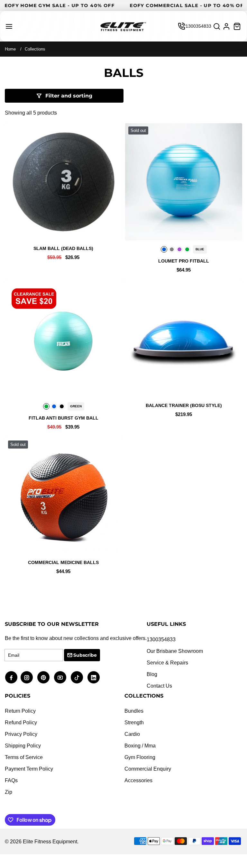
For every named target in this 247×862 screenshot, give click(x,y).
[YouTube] (60, 677)
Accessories (138, 780)
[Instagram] (26, 677)
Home (10, 49)
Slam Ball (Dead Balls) (63, 248)
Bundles (133, 711)
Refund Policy (21, 722)
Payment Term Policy (29, 769)
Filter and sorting (68, 96)
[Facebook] (11, 677)
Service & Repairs (167, 662)
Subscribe (85, 655)
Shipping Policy (23, 745)
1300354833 (198, 26)
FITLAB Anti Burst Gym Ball (63, 418)
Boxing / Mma (140, 745)
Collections (35, 49)
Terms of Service (24, 757)
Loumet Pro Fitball (183, 261)
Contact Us (159, 686)
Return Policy (20, 711)
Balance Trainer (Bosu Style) (184, 405)
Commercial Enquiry (147, 769)
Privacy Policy (21, 734)
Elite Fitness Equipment (50, 841)
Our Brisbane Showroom (175, 651)
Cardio (132, 734)
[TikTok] (76, 677)
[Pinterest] (43, 677)
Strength (134, 722)
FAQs (11, 780)
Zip (8, 792)
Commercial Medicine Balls (63, 562)
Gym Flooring (139, 757)
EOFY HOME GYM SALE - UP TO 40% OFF (97, 5)
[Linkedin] (93, 677)
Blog (152, 674)
